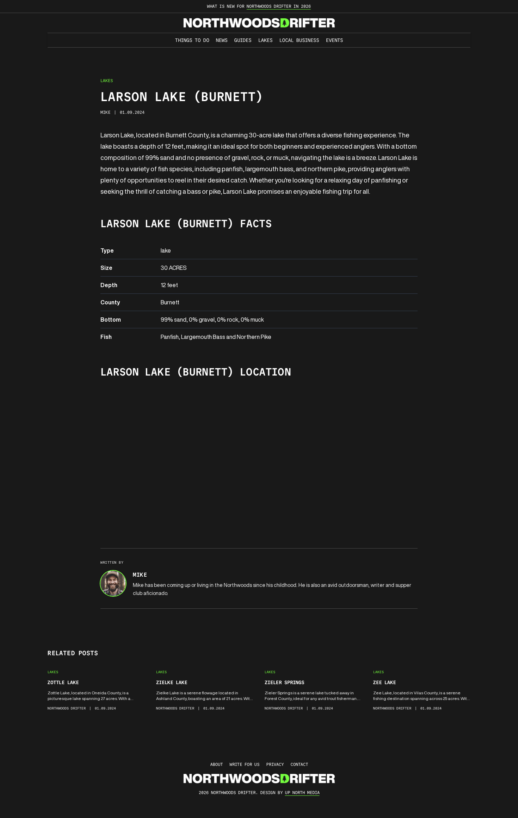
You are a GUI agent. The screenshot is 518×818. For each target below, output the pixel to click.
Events (334, 40)
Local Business (299, 40)
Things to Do (192, 40)
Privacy (275, 764)
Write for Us (244, 764)
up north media (302, 792)
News (221, 40)
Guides (242, 40)
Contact (299, 764)
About (216, 764)
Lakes (265, 40)
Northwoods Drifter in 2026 (279, 6)
